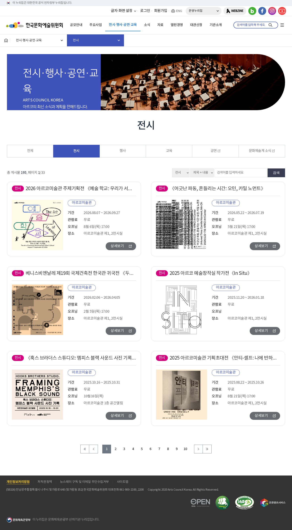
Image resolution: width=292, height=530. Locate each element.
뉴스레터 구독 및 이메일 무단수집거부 (84, 482)
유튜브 (282, 11)
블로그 (252, 11)
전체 (30, 151)
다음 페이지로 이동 (198, 449)
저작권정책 (45, 482)
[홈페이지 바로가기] (6, 40)
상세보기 (117, 246)
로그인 (145, 11)
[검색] (270, 25)
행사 (123, 151)
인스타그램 (272, 11)
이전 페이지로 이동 (93, 449)
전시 (76, 151)
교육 (169, 151)
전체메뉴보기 (282, 25)
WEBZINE (237, 11)
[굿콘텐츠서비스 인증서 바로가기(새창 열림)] (273, 500)
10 (185, 449)
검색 (276, 172)
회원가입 (160, 11)
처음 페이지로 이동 (84, 449)
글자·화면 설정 (121, 11)
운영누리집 (196, 11)
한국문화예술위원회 (35, 25)
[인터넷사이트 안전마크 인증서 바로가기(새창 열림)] (222, 498)
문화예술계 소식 (260, 151)
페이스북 (262, 11)
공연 (214, 151)
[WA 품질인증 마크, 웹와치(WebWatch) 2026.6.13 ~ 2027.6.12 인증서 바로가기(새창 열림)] (244, 497)
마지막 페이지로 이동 (207, 449)
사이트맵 (122, 482)
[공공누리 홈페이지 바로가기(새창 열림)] (200, 501)
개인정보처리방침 (18, 482)
